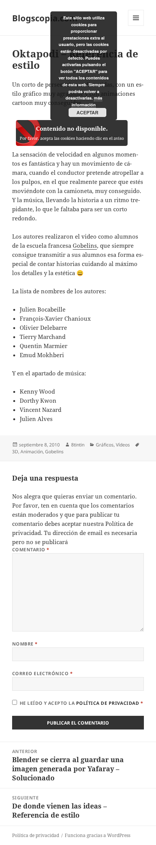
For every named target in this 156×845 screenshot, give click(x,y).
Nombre (25, 644)
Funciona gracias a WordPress (97, 835)
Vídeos (123, 444)
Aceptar (87, 112)
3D (15, 451)
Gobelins (85, 245)
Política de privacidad (108, 703)
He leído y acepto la (82, 703)
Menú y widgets (136, 25)
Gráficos (105, 444)
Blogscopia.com (45, 18)
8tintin (77, 444)
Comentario (31, 549)
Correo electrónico (42, 673)
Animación (31, 451)
